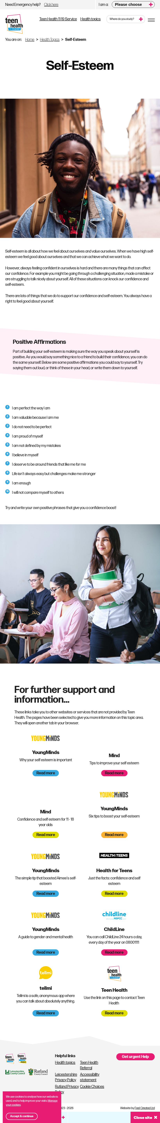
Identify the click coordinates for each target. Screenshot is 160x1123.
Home (29, 39)
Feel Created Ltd (145, 1108)
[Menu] (151, 20)
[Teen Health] (14, 24)
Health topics (90, 19)
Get (135, 1056)
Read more (45, 773)
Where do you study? (122, 19)
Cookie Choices (92, 1086)
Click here (51, 4)
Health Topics (50, 39)
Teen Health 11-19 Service (58, 19)
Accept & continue (21, 1116)
